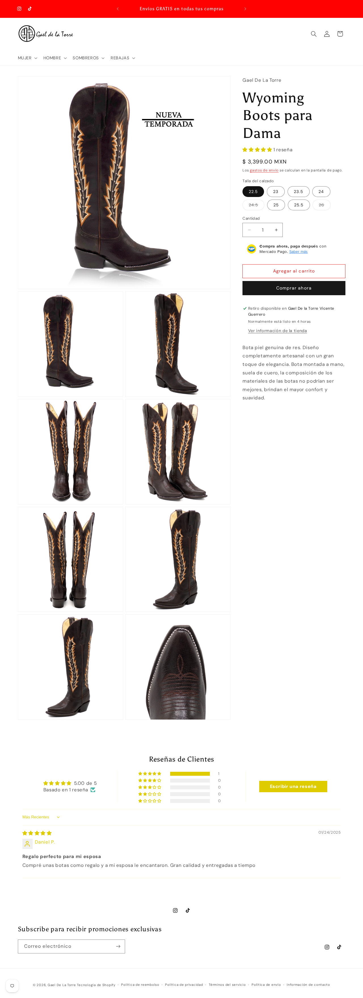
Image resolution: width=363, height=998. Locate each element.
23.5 (298, 191)
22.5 (253, 191)
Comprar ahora (294, 288)
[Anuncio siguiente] (245, 8)
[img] (37, 833)
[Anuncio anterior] (117, 8)
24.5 (256, 206)
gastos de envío (264, 170)
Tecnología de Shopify (96, 985)
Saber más (298, 251)
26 (324, 206)
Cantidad (251, 218)
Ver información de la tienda (277, 331)
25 (276, 205)
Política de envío (266, 985)
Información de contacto (308, 985)
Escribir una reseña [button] (293, 786)
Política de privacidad (184, 985)
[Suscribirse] (117, 946)
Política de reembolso (140, 985)
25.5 (298, 205)
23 (275, 191)
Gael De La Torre (62, 985)
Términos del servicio (227, 985)
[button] (27, 58)
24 (321, 191)
